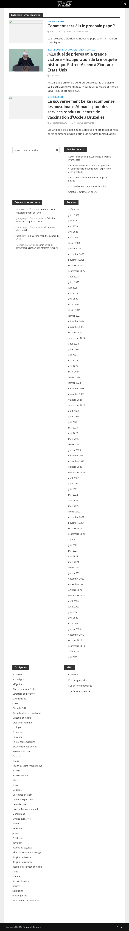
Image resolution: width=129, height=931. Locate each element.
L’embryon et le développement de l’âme (35, 211)
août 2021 (73, 539)
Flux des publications (78, 680)
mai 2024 (73, 360)
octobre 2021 (75, 528)
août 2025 (73, 276)
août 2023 (73, 410)
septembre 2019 (76, 645)
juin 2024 (73, 354)
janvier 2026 (74, 248)
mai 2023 (73, 427)
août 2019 (73, 651)
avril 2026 (73, 231)
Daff (18, 235)
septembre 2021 (76, 533)
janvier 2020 (74, 629)
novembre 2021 (76, 522)
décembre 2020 (76, 578)
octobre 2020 (75, 589)
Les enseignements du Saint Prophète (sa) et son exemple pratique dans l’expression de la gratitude (89, 168)
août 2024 (73, 343)
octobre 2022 (75, 466)
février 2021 (74, 567)
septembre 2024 (76, 338)
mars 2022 (73, 505)
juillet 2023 (73, 416)
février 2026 (74, 242)
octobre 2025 (75, 265)
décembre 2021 (76, 517)
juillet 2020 (73, 606)
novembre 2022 (76, 461)
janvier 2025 (74, 315)
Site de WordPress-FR (79, 691)
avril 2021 (73, 556)
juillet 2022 (73, 483)
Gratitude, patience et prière (82, 191)
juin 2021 (73, 545)
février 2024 (74, 377)
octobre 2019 (75, 640)
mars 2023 (73, 438)
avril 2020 (73, 617)
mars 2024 (73, 371)
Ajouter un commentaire (76, 31)
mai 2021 (73, 550)
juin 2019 (73, 656)
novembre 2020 (76, 584)
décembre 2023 (76, 388)
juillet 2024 (73, 349)
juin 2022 (73, 489)
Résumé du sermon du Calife (62, 50)
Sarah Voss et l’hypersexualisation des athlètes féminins (37, 246)
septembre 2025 (76, 270)
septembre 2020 (76, 595)
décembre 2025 (76, 254)
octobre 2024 (75, 332)
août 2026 (73, 209)
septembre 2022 (76, 472)
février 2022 (74, 511)
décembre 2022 (76, 455)
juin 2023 (73, 421)
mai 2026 (73, 226)
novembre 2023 (76, 394)
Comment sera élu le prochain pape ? (81, 25)
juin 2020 (73, 612)
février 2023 (74, 444)
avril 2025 (73, 298)
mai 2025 (73, 293)
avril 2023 (73, 433)
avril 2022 (73, 500)
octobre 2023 (75, 399)
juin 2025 (73, 287)
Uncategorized (56, 22)
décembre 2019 (76, 634)
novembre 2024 (76, 326)
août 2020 (73, 601)
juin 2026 (73, 220)
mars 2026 (73, 237)
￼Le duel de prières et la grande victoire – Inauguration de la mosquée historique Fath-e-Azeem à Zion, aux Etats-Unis (82, 61)
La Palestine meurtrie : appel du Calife (36, 220)
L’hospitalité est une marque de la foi (87, 186)
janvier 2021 (74, 573)
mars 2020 (73, 623)
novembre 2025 (76, 259)
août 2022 (73, 477)
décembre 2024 (76, 321)
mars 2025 (73, 304)
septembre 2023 (76, 405)
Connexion (73, 674)
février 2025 (74, 310)
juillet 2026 (73, 215)
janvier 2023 (74, 450)
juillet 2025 (73, 282)
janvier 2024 (74, 382)
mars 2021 (73, 561)
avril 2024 (73, 366)
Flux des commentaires (80, 685)
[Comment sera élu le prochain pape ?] (26, 31)
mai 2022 (73, 494)
